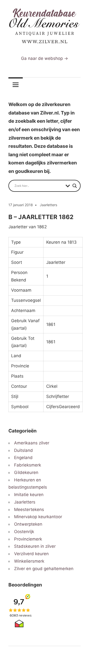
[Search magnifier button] (74, 185)
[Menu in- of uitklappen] (15, 84)
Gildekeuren (26, 472)
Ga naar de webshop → (44, 58)
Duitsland (23, 450)
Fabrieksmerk (27, 465)
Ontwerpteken (28, 524)
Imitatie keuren (29, 494)
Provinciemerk (28, 539)
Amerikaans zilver (31, 442)
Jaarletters (48, 205)
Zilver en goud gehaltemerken (43, 568)
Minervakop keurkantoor (38, 516)
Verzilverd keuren (31, 553)
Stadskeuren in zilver (35, 546)
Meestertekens (29, 509)
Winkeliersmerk (29, 561)
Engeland (23, 457)
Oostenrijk (24, 531)
